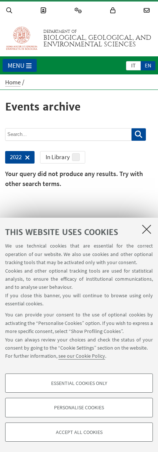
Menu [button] (16, 65)
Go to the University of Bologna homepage (21, 38)
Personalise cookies (79, 407)
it (133, 65)
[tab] (133, 65)
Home (13, 82)
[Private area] (114, 10)
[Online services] (79, 10)
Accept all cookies (79, 432)
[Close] (146, 229)
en (148, 65)
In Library (58, 157)
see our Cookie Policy (81, 356)
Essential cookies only (79, 383)
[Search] (10, 10)
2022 (13, 158)
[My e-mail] (147, 10)
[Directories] (44, 10)
